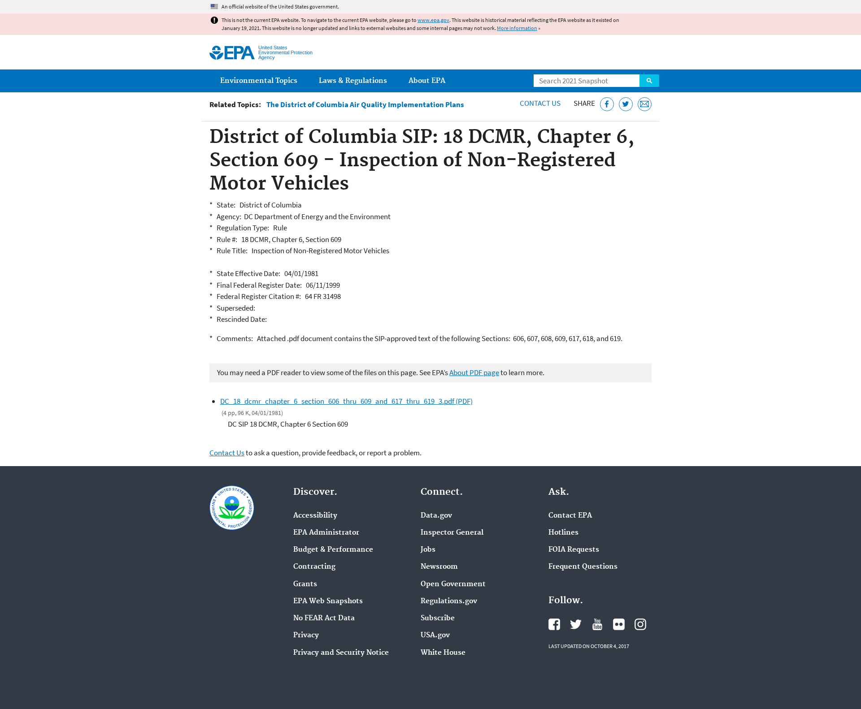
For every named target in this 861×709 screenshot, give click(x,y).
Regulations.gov (449, 601)
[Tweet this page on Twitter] (626, 104)
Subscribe (438, 618)
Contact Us (540, 103)
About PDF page (474, 372)
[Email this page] (645, 104)
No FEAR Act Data (324, 618)
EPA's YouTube (597, 624)
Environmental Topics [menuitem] (258, 81)
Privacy (306, 635)
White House (443, 653)
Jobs (428, 550)
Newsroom (439, 567)
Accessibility (315, 516)
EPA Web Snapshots (328, 601)
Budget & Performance (333, 550)
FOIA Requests (573, 550)
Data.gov (436, 516)
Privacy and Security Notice (341, 653)
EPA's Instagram (640, 624)
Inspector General (452, 533)
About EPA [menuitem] (427, 81)
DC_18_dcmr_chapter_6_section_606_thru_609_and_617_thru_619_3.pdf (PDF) (346, 401)
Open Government (453, 584)
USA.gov (435, 635)
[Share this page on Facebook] (607, 104)
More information (517, 28)
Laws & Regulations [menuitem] (353, 81)
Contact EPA (570, 516)
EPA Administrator (326, 533)
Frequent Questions (582, 567)
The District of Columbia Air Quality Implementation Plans (365, 104)
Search (649, 80)
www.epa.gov (433, 20)
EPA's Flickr (619, 624)
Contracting (314, 567)
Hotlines (563, 533)
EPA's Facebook (554, 624)
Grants (305, 584)
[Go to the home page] (232, 53)
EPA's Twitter (576, 624)
